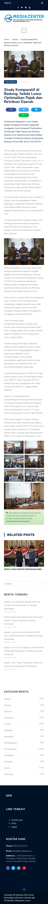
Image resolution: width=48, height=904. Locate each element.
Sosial (6, 768)
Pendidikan (9, 755)
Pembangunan (10, 743)
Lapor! (14, 827)
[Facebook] (18, 7)
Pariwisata (9, 736)
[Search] (42, 3)
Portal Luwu (17, 820)
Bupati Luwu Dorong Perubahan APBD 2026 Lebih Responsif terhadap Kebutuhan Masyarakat (23, 636)
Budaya (7, 705)
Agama (7, 699)
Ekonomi (8, 711)
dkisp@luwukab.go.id (22, 851)
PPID (13, 823)
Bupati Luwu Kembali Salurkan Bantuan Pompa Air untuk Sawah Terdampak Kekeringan (22, 605)
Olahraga (8, 730)
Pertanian (8, 761)
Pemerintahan (10, 749)
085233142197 (20, 846)
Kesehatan (9, 717)
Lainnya (7, 724)
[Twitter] (22, 7)
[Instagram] (25, 7)
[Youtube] (29, 7)
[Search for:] (12, 3)
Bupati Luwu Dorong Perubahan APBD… (23, 569)
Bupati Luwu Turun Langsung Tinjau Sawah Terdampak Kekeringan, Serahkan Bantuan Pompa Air (23, 651)
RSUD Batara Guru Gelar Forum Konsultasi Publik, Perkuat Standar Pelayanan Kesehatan (23, 620)
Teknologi (8, 774)
